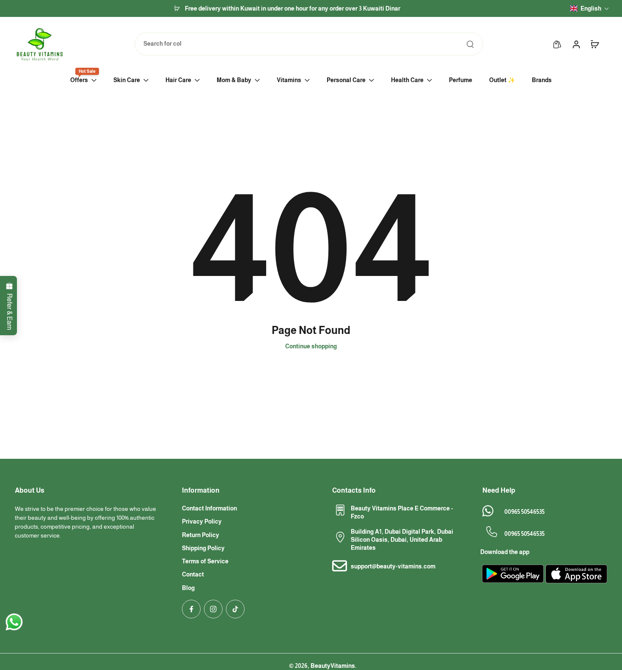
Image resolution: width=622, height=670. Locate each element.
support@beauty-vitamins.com (393, 566)
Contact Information (209, 508)
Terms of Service (205, 561)
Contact (193, 574)
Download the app (504, 552)
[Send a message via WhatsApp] (14, 622)
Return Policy (200, 535)
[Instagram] (213, 609)
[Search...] (470, 44)
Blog (188, 588)
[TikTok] (235, 609)
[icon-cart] (594, 44)
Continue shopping (311, 346)
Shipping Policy (203, 548)
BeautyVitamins (333, 665)
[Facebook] (191, 609)
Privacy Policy (202, 521)
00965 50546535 (524, 511)
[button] (590, 8)
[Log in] (576, 44)
